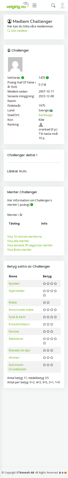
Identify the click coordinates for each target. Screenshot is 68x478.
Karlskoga (45, 115)
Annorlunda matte (21, 310)
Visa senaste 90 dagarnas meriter (30, 245)
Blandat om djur (19, 350)
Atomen (14, 358)
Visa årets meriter (19, 250)
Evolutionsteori (19, 324)
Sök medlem (18, 31)
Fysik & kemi (17, 317)
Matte (13, 302)
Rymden (14, 284)
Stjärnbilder (17, 291)
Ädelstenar (16, 339)
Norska (14, 331)
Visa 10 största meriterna (24, 237)
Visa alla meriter (18, 241)
